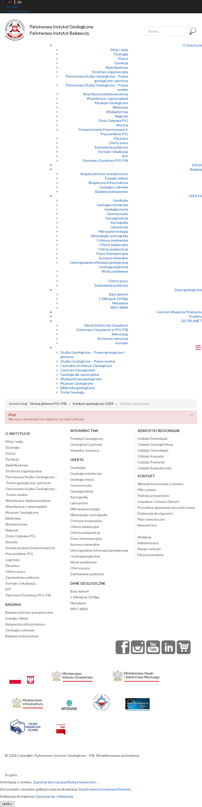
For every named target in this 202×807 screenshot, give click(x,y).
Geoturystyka (117, 214)
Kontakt (121, 343)
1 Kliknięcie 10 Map (113, 298)
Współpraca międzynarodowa (105, 94)
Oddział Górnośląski (152, 450)
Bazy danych (118, 294)
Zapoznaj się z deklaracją (54, 796)
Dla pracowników (150, 555)
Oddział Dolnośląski (152, 438)
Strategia (121, 54)
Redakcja (144, 537)
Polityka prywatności (153, 496)
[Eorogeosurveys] (137, 702)
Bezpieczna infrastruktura (108, 183)
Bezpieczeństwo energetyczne (104, 174)
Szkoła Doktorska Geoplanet (106, 325)
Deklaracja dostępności (155, 513)
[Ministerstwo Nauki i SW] (136, 675)
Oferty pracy (118, 143)
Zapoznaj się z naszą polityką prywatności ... (66, 782)
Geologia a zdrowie (113, 187)
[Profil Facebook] (123, 647)
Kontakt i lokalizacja (113, 151)
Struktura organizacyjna (110, 72)
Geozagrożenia (116, 218)
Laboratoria (119, 227)
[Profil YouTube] (153, 647)
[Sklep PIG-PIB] (184, 647)
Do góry (11, 775)
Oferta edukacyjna (114, 245)
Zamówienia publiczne (111, 147)
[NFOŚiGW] (69, 702)
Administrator (148, 543)
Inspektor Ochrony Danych (158, 501)
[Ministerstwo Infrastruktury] (27, 702)
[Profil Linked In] (168, 647)
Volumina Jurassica (84, 450)
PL (10, 2)
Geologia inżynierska (112, 205)
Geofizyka (120, 200)
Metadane (120, 303)
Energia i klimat (116, 178)
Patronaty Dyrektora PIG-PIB (105, 160)
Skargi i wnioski (149, 549)
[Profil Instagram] (138, 647)
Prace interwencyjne (112, 253)
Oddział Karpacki (150, 456)
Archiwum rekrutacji (112, 338)
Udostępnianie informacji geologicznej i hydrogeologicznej (99, 264)
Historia (122, 125)
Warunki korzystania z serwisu (160, 484)
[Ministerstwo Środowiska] (72, 675)
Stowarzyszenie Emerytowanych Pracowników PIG (103, 131)
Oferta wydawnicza (113, 249)
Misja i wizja (119, 50)
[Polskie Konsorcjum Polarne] (25, 726)
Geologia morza (116, 209)
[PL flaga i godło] (21, 675)
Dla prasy (121, 138)
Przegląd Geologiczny (86, 438)
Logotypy (12, 560)
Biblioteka (120, 107)
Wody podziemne (114, 271)
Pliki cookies (146, 490)
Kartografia (119, 222)
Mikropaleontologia (113, 231)
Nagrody (121, 116)
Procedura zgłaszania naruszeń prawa (166, 507)
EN (19, 2)
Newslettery (147, 525)
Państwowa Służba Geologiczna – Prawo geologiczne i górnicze (97, 78)
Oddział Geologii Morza (155, 444)
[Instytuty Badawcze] (101, 702)
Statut (123, 58)
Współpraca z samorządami (107, 98)
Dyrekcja (121, 63)
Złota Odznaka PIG (113, 120)
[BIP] (60, 726)
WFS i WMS (119, 307)
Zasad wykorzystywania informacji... (105, 789)
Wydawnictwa (117, 112)
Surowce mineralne (113, 258)
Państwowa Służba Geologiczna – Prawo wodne (31, 492)
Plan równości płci (151, 519)
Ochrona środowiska (112, 240)
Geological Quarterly (86, 444)
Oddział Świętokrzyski (154, 468)
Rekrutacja (120, 334)
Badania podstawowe (111, 191)
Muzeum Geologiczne (111, 103)
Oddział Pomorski (151, 462)
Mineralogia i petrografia (109, 236)
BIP (125, 156)
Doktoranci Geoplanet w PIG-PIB (102, 330)
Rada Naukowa (116, 67)
